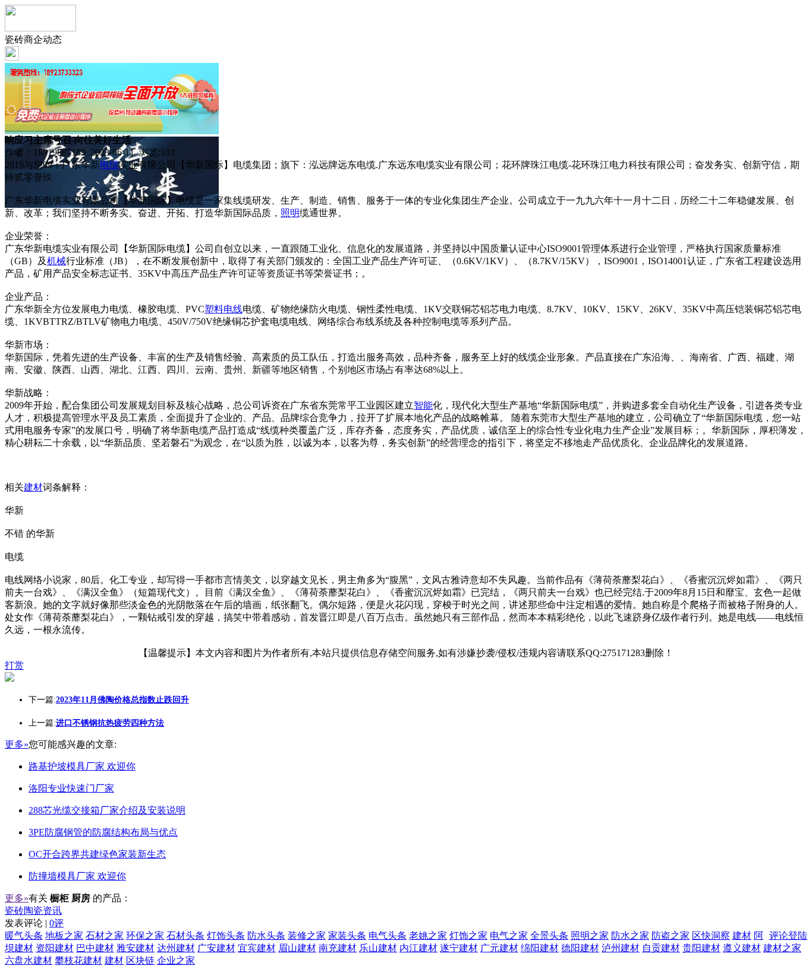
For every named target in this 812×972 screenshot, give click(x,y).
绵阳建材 (540, 948)
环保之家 (145, 935)
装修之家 (307, 935)
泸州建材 (621, 948)
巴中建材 (95, 948)
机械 (56, 261)
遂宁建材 (459, 948)
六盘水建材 (28, 960)
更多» (17, 744)
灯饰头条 (226, 935)
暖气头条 (24, 935)
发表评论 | (34, 923)
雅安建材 (136, 948)
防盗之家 (671, 935)
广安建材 (216, 948)
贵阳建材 (701, 948)
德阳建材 (580, 948)
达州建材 (176, 948)
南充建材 (338, 948)
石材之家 (105, 935)
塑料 (214, 309)
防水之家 (630, 935)
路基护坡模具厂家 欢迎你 (82, 766)
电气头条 (388, 935)
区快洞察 (711, 935)
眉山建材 (297, 948)
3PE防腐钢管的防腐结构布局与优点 (103, 832)
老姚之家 (428, 935)
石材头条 (185, 935)
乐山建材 (378, 948)
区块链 (140, 960)
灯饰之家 (468, 935)
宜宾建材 (257, 948)
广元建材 (499, 948)
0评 (56, 923)
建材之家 (782, 948)
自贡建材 (661, 948)
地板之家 (64, 935)
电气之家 (509, 935)
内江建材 (418, 948)
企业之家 (176, 960)
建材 (33, 487)
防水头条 (266, 935)
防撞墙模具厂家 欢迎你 (77, 876)
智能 (423, 405)
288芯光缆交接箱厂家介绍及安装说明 (107, 810)
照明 (290, 213)
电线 (233, 309)
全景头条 (549, 935)
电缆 (109, 165)
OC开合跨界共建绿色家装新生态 (97, 854)
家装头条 (347, 935)
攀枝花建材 (78, 960)
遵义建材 (742, 948)
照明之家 (590, 935)
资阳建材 (55, 948)
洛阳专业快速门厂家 (71, 788)
